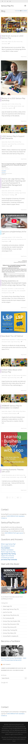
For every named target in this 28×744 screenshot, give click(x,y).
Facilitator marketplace (7, 550)
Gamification (11, 192)
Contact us (4, 518)
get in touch (14, 734)
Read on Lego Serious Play (8, 552)
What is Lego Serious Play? (8, 544)
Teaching (11, 194)
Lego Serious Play (12, 144)
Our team (18, 10)
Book (9, 341)
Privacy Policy (13, 737)
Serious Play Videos (21, 375)
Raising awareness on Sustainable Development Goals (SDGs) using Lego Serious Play (14, 283)
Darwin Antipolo (12, 413)
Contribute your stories (7, 557)
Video (18, 377)
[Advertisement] (12, 693)
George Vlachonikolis (11, 477)
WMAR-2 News (5, 146)
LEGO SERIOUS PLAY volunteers (15, 516)
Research (6, 194)
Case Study (10, 106)
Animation (4, 377)
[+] (14, 25)
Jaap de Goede (17, 106)
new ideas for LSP (21, 239)
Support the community (7, 555)
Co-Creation (5, 413)
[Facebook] (5, 1)
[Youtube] (10, 1)
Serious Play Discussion (9, 624)
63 (18, 497)
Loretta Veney (20, 144)
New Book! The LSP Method (12, 336)
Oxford (21, 477)
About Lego (6, 606)
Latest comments (6, 664)
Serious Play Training (9, 630)
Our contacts (24, 10)
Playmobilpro (5, 241)
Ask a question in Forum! (7, 546)
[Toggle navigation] (25, 5)
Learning (16, 192)
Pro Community (7, 618)
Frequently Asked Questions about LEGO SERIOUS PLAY (14, 739)
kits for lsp (13, 239)
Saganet (10, 108)
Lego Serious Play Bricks (9, 615)
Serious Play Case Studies (10, 621)
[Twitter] (2, 1)
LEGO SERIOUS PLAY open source (14, 533)
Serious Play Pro (7, 6)
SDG (18, 290)
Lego (18, 477)
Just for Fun (6, 612)
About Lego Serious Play (9, 609)
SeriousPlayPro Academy (10, 636)
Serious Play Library (8, 627)
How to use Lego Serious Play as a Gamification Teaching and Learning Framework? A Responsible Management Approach (13, 183)
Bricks (9, 239)
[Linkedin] (7, 1)
